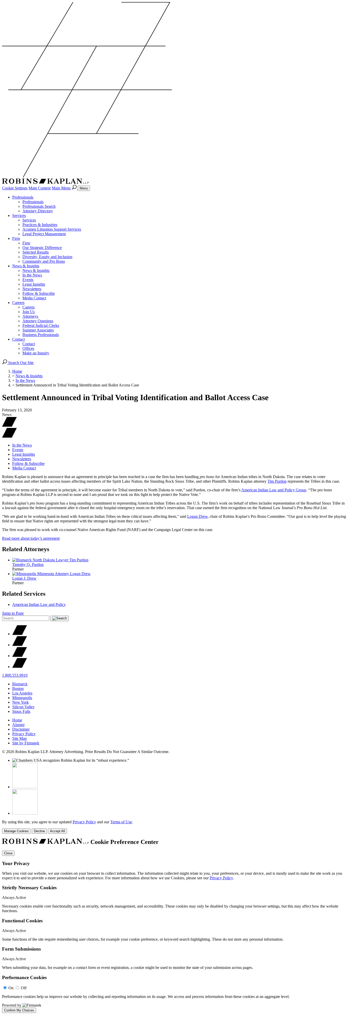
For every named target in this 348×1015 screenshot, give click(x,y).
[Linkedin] (19, 656)
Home (17, 371)
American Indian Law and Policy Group (273, 490)
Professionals (22, 197)
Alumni (18, 724)
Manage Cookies (16, 831)
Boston (18, 688)
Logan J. (24, 578)
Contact (18, 339)
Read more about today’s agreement (31, 538)
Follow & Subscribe (38, 293)
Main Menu (61, 188)
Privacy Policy (24, 734)
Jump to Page (13, 613)
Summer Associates (38, 330)
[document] (174, 926)
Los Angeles (22, 693)
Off (23, 988)
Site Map (19, 738)
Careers (18, 302)
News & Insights (25, 266)
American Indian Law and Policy (39, 604)
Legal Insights (33, 284)
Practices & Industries (39, 225)
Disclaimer (21, 729)
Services (19, 215)
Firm (16, 238)
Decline (39, 831)
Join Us (28, 312)
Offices (28, 348)
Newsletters (31, 289)
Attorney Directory (37, 211)
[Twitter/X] (19, 634)
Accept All (57, 831)
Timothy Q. (28, 564)
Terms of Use (121, 822)
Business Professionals (40, 334)
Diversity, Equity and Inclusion (47, 257)
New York (20, 702)
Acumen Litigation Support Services (51, 229)
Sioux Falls (21, 711)
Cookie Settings (15, 188)
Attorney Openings (37, 321)
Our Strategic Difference (42, 247)
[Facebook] (19, 645)
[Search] (75, 188)
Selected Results (35, 252)
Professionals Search (39, 206)
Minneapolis (22, 698)
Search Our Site (20, 362)
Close (8, 853)
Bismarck (20, 684)
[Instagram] (19, 666)
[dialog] (174, 827)
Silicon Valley (23, 707)
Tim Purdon (277, 481)
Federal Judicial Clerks (40, 325)
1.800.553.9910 (15, 675)
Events (27, 279)
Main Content (40, 188)
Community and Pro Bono (43, 261)
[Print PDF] (9, 425)
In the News (32, 275)
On (11, 988)
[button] (9, 436)
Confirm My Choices (19, 1010)
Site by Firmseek (25, 743)
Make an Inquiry (35, 353)
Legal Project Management (44, 234)
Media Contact (34, 298)
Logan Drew (197, 516)
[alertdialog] (174, 926)
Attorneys (30, 316)
